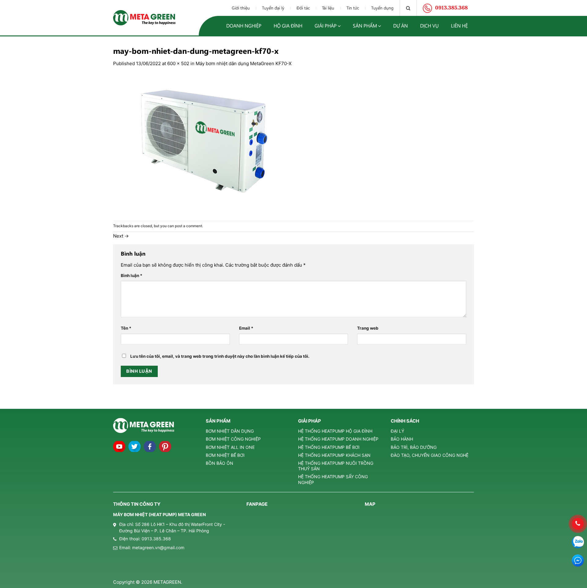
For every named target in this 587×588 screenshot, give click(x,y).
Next (121, 236)
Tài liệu (328, 8)
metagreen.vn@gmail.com (158, 547)
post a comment (188, 226)
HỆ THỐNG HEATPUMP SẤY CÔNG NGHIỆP (333, 479)
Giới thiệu (241, 8)
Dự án (400, 25)
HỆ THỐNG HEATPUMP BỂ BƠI (329, 447)
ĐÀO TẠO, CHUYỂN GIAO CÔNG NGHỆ (429, 455)
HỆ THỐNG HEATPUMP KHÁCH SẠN (334, 455)
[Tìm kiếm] (408, 8)
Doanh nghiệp (243, 25)
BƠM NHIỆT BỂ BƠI (225, 455)
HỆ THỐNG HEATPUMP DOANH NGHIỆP (338, 439)
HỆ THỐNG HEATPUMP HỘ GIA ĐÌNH (335, 431)
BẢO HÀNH (402, 439)
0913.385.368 (156, 538)
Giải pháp (326, 25)
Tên (126, 328)
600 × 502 (178, 63)
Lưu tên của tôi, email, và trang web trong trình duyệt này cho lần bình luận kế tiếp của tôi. (219, 356)
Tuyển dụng (382, 8)
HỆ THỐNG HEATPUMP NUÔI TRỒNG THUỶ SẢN (335, 465)
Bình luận (131, 275)
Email (246, 328)
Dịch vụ (429, 25)
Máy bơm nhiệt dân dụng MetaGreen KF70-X (244, 63)
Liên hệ (459, 25)
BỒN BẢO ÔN (219, 463)
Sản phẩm (365, 25)
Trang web (367, 328)
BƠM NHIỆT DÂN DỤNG (230, 431)
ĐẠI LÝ (397, 431)
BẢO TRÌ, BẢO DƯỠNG (414, 447)
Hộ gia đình (288, 25)
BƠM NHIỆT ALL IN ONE (230, 447)
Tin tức (352, 8)
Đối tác (303, 8)
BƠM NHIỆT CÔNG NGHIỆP (233, 439)
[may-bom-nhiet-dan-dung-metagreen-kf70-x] (205, 143)
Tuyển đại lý (273, 8)
